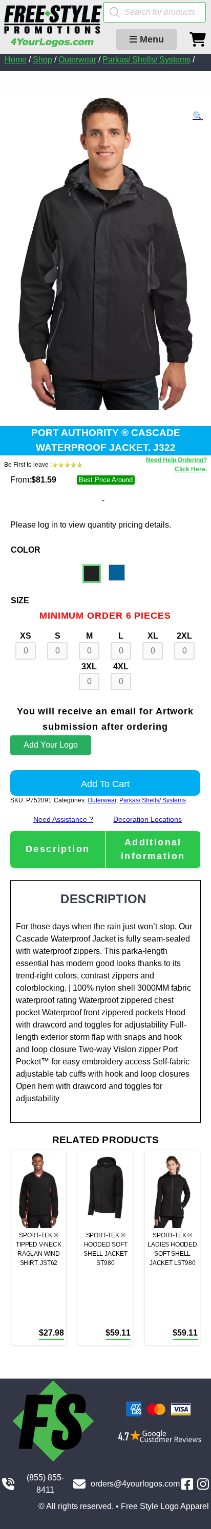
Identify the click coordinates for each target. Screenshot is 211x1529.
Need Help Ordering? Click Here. (176, 464)
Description (58, 849)
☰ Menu (146, 39)
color (25, 549)
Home (16, 59)
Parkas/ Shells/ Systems (146, 59)
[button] (198, 116)
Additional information (153, 849)
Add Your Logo (51, 744)
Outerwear (77, 59)
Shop (42, 59)
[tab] (58, 849)
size (20, 600)
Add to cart (105, 784)
